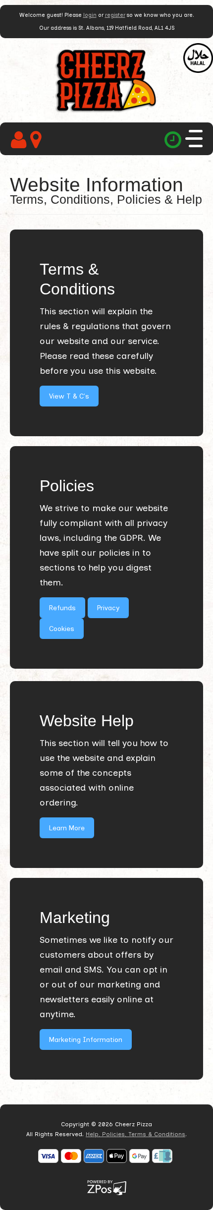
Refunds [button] (62, 608)
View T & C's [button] (69, 396)
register (115, 15)
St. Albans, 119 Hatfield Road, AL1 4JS (126, 28)
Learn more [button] (67, 828)
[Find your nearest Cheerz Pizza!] (38, 140)
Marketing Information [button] (85, 1040)
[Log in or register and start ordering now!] (20, 140)
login (90, 15)
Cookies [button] (61, 629)
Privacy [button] (108, 608)
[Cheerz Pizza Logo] (106, 80)
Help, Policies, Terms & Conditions (135, 1134)
